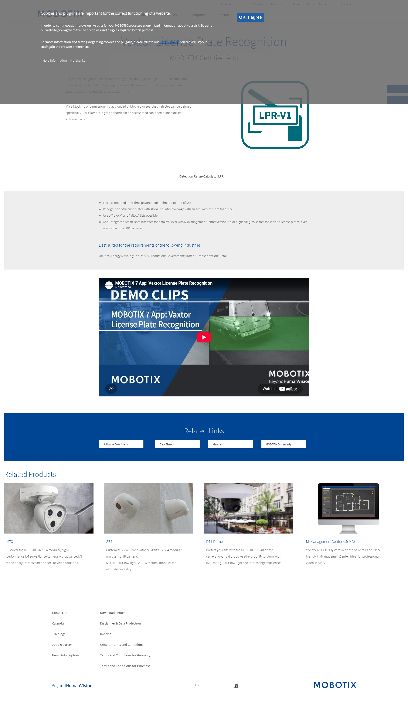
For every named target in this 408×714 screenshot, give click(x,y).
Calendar (58, 623)
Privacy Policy (168, 42)
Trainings (58, 634)
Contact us (59, 612)
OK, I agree (250, 17)
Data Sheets (167, 444)
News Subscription (65, 655)
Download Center (112, 612)
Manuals (218, 444)
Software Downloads (115, 444)
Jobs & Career (62, 644)
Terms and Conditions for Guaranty (125, 655)
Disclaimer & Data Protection (120, 623)
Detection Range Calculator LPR (201, 176)
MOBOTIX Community (278, 444)
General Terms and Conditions (121, 644)
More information (54, 60)
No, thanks (77, 60)
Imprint (105, 634)
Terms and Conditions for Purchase (125, 666)
